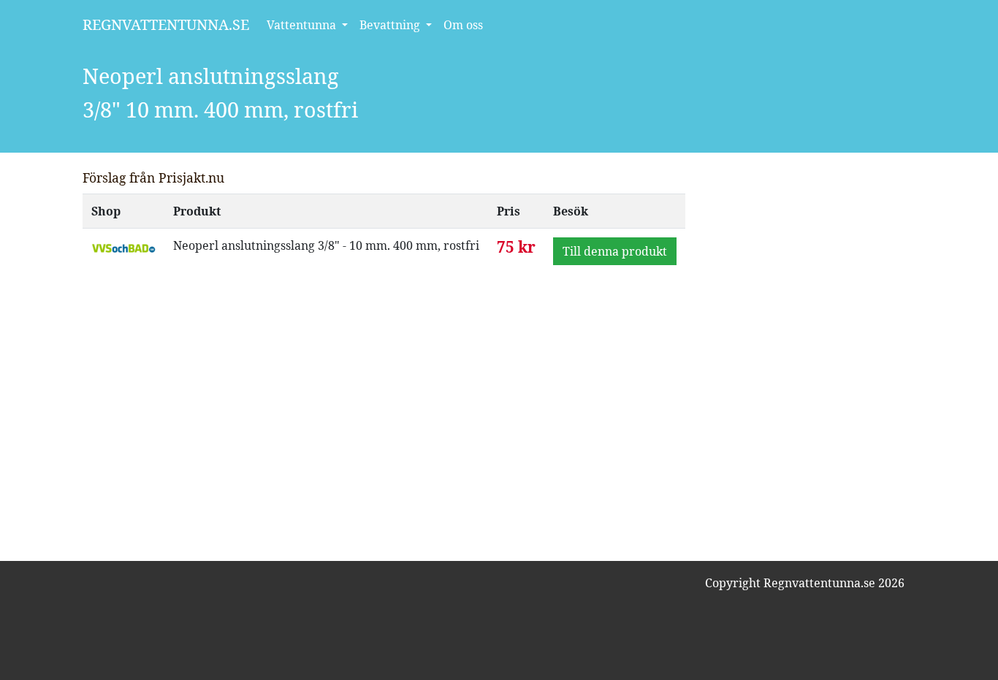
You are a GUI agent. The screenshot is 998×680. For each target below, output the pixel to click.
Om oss (463, 25)
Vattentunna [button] (303, 25)
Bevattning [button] (391, 25)
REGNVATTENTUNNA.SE (166, 24)
